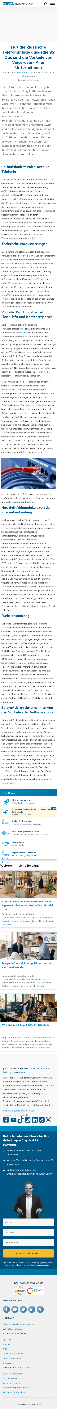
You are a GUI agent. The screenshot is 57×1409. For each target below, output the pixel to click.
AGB (5, 1349)
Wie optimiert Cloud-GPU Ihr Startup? (28, 1022)
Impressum (8, 1363)
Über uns (7, 1340)
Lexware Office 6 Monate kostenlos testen (30, 834)
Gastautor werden (11, 1383)
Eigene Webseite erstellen (24, 852)
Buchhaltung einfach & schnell (26, 832)
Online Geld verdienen (22, 821)
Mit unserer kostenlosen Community (27, 824)
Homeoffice (21, 332)
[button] (40, 1221)
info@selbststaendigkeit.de (21, 1324)
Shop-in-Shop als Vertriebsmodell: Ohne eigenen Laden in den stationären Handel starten (28, 899)
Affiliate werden (10, 1378)
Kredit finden (18, 842)
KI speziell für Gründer (21, 815)
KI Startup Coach (20, 800)
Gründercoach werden (13, 1373)
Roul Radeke (23, 72)
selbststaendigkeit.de (12, 1329)
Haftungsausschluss (12, 1358)
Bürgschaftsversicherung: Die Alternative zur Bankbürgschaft (28, 960)
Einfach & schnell (19, 845)
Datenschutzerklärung (40, 1265)
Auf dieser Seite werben (14, 1392)
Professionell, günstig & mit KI (24, 855)
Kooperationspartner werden (16, 1387)
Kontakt (6, 1344)
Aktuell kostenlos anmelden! (24, 803)
